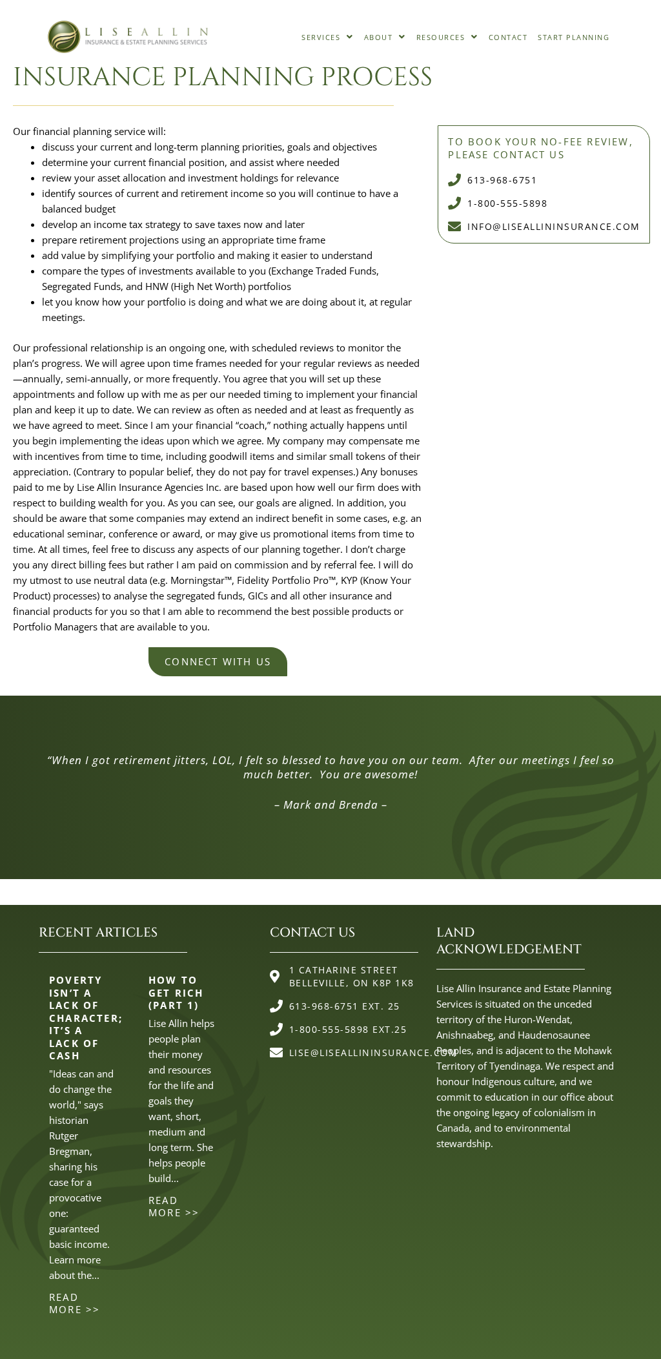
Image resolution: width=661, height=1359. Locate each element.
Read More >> (74, 1303)
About (378, 37)
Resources (440, 37)
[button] (327, 37)
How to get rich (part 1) (176, 992)
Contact (508, 37)
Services (320, 37)
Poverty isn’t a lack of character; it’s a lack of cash (86, 1017)
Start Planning (573, 37)
